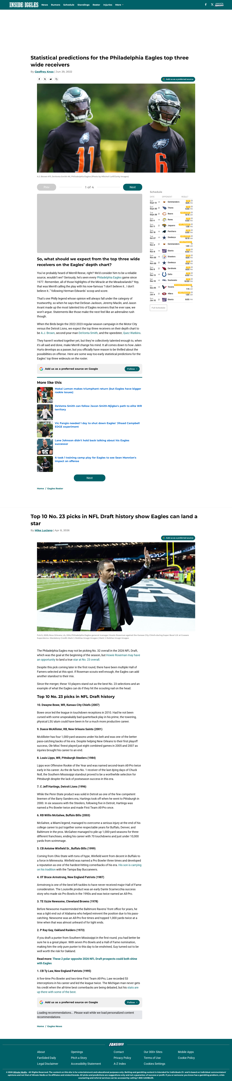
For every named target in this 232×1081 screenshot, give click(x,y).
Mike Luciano (43, 530)
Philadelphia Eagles (109, 277)
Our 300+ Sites (153, 1052)
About (41, 1052)
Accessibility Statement (86, 1063)
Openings (77, 1052)
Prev (46, 187)
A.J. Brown (48, 333)
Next (133, 187)
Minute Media (20, 1072)
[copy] (56, 79)
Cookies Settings (154, 1063)
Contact (119, 1052)
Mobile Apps (186, 1052)
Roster (96, 4)
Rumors (55, 4)
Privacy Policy (122, 1057)
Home (40, 488)
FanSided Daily (46, 1057)
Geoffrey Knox (44, 71)
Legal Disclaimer (47, 1063)
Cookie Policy (186, 1057)
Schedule (68, 4)
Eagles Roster (55, 488)
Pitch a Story (79, 1057)
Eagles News (54, 1026)
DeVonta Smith (88, 333)
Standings (83, 4)
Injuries (107, 4)
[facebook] (205, 4)
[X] (212, 4)
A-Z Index (120, 1063)
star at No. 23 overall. (86, 659)
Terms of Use (152, 1057)
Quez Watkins (131, 333)
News (44, 4)
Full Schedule (158, 308)
